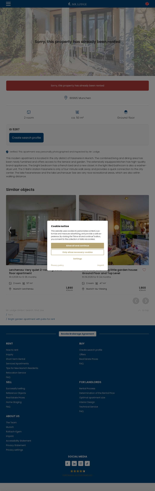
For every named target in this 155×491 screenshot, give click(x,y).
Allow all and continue (77, 245)
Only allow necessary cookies (77, 252)
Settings (77, 258)
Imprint (100, 265)
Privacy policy (57, 265)
